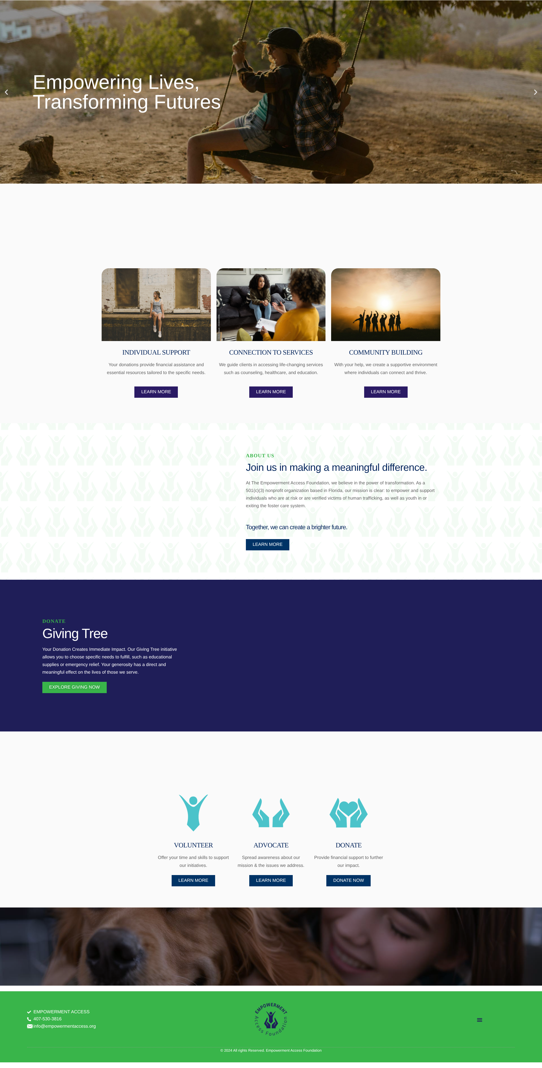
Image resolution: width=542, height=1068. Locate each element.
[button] (6, 91)
